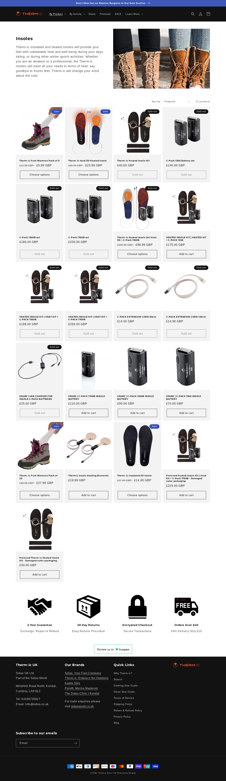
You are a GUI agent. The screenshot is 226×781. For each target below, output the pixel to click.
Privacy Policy (122, 716)
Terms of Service (124, 697)
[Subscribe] (75, 743)
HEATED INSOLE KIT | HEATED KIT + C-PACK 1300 (186, 239)
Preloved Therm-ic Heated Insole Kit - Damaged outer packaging (39, 559)
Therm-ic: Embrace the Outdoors (87, 678)
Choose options (39, 174)
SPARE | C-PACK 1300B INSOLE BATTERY (135, 397)
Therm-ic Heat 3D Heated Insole (87, 160)
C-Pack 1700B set (78, 237)
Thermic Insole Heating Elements (88, 475)
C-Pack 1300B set (29, 237)
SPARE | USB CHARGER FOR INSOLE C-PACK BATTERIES (36, 397)
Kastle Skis (72, 683)
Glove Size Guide (124, 691)
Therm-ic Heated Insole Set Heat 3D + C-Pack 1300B (137, 239)
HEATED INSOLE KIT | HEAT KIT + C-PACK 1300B (38, 318)
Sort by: (156, 101)
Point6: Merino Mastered (81, 688)
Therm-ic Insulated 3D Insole (134, 475)
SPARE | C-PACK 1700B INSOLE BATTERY (86, 397)
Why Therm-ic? (123, 673)
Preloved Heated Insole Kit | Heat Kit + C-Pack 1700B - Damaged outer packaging (186, 478)
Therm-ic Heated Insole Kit (133, 160)
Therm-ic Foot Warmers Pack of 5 (39, 160)
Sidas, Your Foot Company (83, 673)
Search (118, 679)
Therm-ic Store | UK (107, 773)
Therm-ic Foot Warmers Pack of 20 (38, 477)
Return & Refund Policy (128, 710)
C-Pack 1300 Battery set (180, 160)
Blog (116, 722)
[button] (57, 14)
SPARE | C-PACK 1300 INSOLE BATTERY (183, 397)
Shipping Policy (123, 704)
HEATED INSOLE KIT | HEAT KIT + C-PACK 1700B (87, 318)
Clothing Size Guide (126, 685)
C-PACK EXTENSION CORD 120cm (186, 316)
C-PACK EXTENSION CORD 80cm (136, 316)
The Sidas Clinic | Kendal (82, 693)
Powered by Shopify (126, 773)
